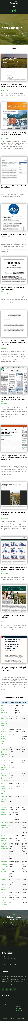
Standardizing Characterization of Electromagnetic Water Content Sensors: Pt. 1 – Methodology (4, 764)
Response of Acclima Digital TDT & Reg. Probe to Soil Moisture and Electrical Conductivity (4, 722)
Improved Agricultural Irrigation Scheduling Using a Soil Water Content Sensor (4, 788)
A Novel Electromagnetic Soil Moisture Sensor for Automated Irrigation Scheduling (4, 884)
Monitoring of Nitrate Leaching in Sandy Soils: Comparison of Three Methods (4, 847)
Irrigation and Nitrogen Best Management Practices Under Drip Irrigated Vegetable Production (4, 866)
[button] (14, 6)
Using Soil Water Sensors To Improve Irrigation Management (4, 811)
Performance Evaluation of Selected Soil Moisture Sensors (4, 800)
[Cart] (14, 10)
